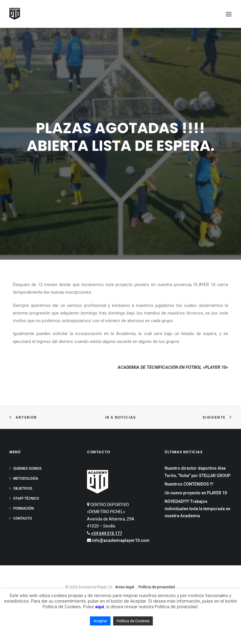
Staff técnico (26, 498)
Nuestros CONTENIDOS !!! (189, 484)
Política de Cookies (133, 621)
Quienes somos (27, 468)
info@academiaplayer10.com (121, 540)
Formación (23, 508)
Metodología (25, 478)
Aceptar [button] (100, 621)
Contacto (22, 518)
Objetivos (22, 488)
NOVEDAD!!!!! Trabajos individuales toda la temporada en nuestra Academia (197, 508)
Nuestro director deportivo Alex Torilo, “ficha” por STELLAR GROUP (197, 472)
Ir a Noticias (120, 417)
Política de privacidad (156, 587)
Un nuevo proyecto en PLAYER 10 (196, 493)
